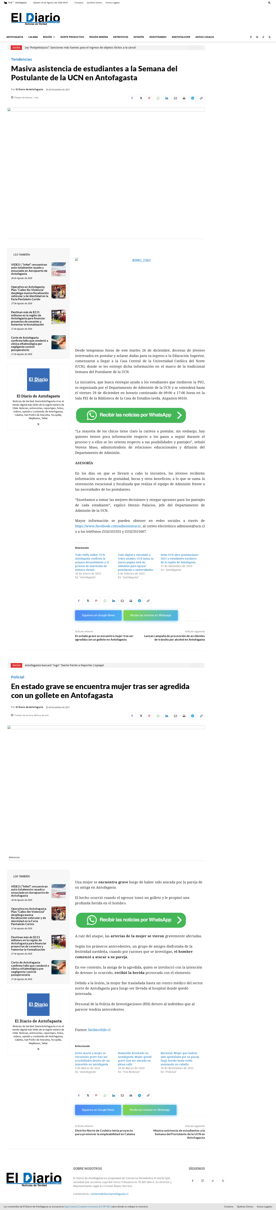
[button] (269, 2)
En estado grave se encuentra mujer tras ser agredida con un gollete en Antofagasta (104, 637)
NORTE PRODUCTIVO (72, 37)
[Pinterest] (149, 98)
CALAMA (33, 37)
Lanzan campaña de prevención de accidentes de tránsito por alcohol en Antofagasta (174, 637)
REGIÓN (47, 37)
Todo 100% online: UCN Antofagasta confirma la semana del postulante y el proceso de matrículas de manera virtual (92, 562)
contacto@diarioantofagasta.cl (109, 1194)
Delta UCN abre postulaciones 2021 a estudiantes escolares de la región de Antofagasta (179, 558)
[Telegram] (192, 98)
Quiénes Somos (94, 2)
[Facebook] (251, 37)
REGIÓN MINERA (98, 37)
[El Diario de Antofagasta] (38, 379)
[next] (199, 47)
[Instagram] (257, 37)
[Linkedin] (166, 98)
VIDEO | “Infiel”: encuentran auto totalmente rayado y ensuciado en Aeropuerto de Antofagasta (29, 269)
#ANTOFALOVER (181, 37)
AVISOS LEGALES (204, 37)
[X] (269, 37)
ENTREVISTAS (120, 37)
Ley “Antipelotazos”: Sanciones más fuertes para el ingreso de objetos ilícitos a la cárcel (80, 47)
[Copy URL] (201, 98)
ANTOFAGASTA (14, 37)
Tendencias (21, 59)
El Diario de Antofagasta (29, 89)
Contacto (79, 2)
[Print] (184, 98)
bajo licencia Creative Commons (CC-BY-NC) (88, 1206)
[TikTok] (263, 37)
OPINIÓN (138, 37)
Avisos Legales (113, 2)
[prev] (193, 47)
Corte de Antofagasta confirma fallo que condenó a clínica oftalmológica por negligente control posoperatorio (29, 344)
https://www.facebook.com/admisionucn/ (108, 526)
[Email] (175, 98)
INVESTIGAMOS (158, 37)
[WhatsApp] (158, 98)
